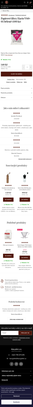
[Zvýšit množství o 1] (30, 67)
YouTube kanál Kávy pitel (21, 364)
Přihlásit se (25, 333)
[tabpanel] (8, 192)
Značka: (10, 79)
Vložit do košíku (16, 74)
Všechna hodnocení (16, 319)
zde (13, 392)
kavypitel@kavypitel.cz (17, 358)
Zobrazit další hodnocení (24, 159)
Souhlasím (16, 402)
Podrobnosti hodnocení (20, 15)
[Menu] (2, 2)
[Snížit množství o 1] (23, 67)
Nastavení (16, 396)
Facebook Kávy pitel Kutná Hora (12, 364)
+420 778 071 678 (17, 355)
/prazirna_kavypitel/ (16, 364)
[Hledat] (24, 2)
